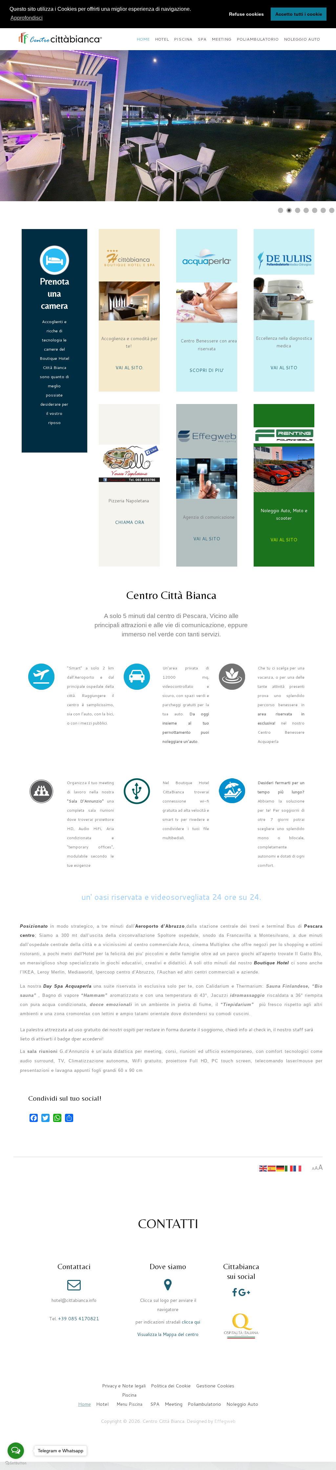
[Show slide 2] (289, 210)
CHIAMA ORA (129, 522)
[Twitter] (45, 1118)
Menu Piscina (129, 1404)
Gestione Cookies (215, 1385)
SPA (202, 39)
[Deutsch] (280, 1168)
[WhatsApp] (57, 1118)
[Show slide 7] (331, 210)
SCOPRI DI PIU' (206, 370)
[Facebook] (33, 1118)
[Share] (69, 1118)
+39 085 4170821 (78, 1318)
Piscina (183, 39)
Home (143, 39)
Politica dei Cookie (171, 1385)
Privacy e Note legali (124, 1385)
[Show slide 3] (297, 210)
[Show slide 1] (280, 210)
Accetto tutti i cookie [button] (298, 14)
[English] (263, 1168)
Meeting (221, 39)
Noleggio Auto (302, 39)
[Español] (272, 1168)
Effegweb (225, 1421)
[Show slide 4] (306, 210)
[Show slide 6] (323, 210)
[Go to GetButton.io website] (15, 1463)
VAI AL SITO (129, 367)
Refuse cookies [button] (246, 14)
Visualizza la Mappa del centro (168, 1334)
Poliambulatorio (258, 39)
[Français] (297, 1168)
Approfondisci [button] (26, 18)
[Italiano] (289, 1168)
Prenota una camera (54, 293)
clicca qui (191, 1322)
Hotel (162, 39)
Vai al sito (253, 192)
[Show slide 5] (314, 210)
